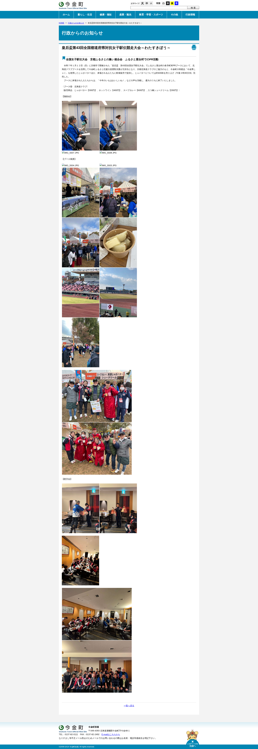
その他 (174, 14)
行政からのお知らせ (76, 23)
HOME (61, 23)
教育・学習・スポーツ (151, 14)
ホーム (66, 14)
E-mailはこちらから (111, 734)
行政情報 (190, 14)
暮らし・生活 (85, 14)
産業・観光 (125, 14)
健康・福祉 (106, 14)
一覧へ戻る (129, 705)
